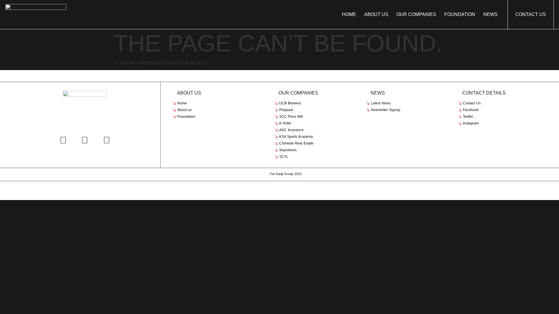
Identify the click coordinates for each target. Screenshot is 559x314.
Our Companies (416, 14)
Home (349, 14)
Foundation (459, 14)
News (490, 14)
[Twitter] (84, 140)
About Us (376, 14)
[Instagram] (106, 140)
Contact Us (530, 14)
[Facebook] (63, 140)
